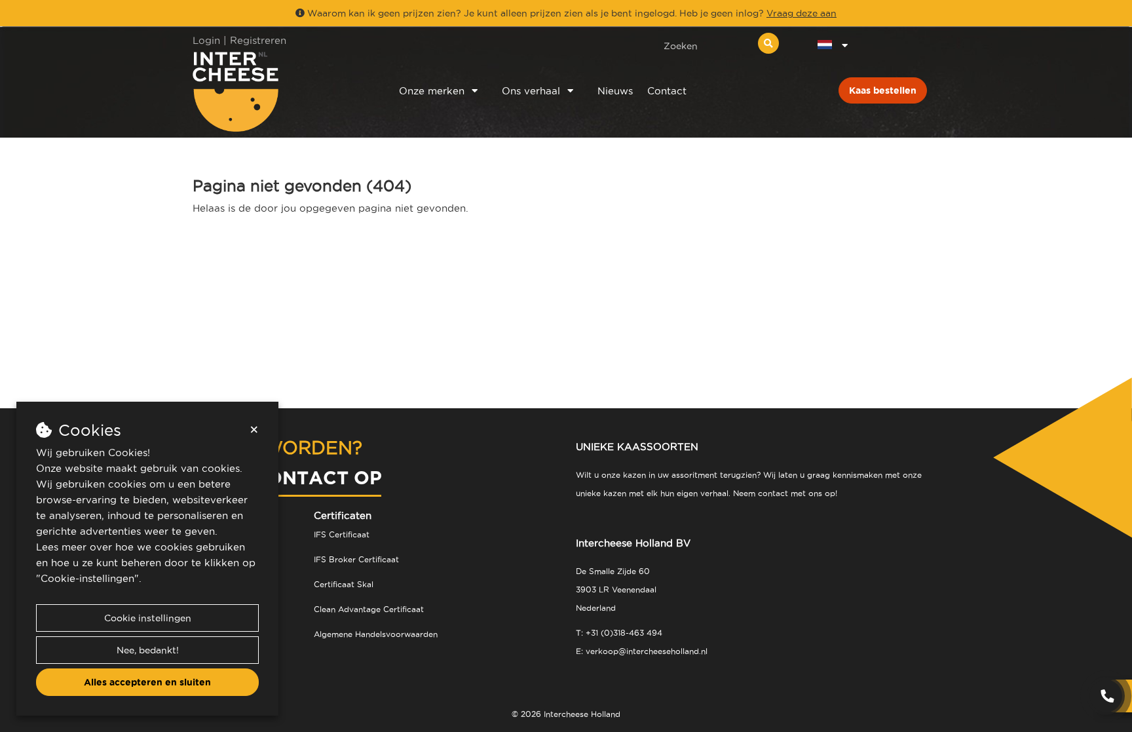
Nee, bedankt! (148, 650)
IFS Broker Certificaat (356, 559)
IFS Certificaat (341, 534)
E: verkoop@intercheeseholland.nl (642, 651)
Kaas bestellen (882, 90)
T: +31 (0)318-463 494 (619, 632)
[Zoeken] (768, 43)
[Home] (279, 91)
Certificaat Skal (343, 584)
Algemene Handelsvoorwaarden (376, 634)
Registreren (258, 40)
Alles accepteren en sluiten (147, 682)
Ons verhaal (531, 90)
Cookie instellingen (147, 618)
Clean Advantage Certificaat (369, 609)
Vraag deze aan (801, 13)
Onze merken (431, 90)
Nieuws (615, 90)
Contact (667, 90)
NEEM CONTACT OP (287, 477)
